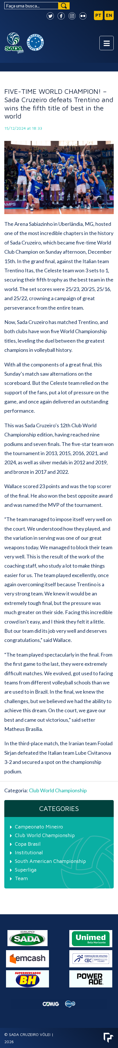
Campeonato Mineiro (39, 827)
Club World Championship (58, 790)
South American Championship (50, 861)
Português (98, 15)
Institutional (29, 852)
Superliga (25, 870)
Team (21, 878)
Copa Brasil (28, 844)
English (109, 15)
